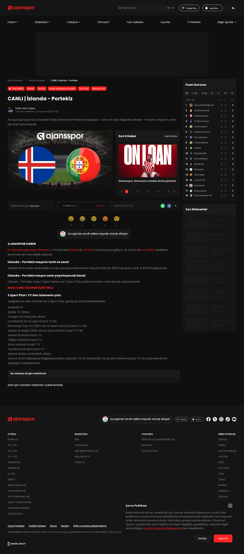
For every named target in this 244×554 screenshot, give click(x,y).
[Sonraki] (174, 191)
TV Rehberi (194, 22)
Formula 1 (103, 22)
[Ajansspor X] (215, 419)
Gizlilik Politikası (37, 525)
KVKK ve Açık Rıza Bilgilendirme (89, 525)
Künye (53, 525)
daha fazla (171, 136)
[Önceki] (121, 191)
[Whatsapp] (163, 206)
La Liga (11, 473)
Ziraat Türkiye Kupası (19, 502)
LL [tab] (219, 93)
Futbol (11, 22)
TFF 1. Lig (12, 445)
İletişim (65, 525)
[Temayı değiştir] (231, 8)
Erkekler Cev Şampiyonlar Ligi (158, 439)
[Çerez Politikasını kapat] (230, 505)
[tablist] (209, 93)
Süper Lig (13, 439)
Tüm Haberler (134, 22)
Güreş (221, 445)
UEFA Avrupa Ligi (17, 490)
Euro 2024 (83, 88)
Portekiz (41, 88)
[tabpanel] (209, 148)
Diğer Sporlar (225, 22)
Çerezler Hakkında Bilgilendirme (162, 528)
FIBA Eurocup (82, 456)
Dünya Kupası (15, 513)
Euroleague (81, 445)
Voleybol (72, 22)
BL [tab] (232, 93)
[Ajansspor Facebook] (208, 419)
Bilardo (222, 485)
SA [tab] (225, 93)
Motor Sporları (227, 450)
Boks (221, 462)
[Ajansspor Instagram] (221, 419)
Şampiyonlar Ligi (17, 485)
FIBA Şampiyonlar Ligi (86, 450)
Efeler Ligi (147, 445)
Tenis (221, 473)
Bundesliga (14, 462)
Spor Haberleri (15, 80)
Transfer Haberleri (18, 508)
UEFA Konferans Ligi (19, 496)
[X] (175, 206)
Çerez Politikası (16, 525)
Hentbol (222, 439)
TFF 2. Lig (12, 450)
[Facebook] (169, 206)
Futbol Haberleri (36, 80)
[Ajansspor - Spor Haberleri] (21, 8)
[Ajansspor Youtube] (234, 419)
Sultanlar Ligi (150, 450)
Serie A (11, 479)
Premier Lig (14, 468)
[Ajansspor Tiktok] (228, 419)
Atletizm (223, 456)
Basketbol (41, 22)
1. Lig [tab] (195, 93)
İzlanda (31, 88)
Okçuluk (223, 496)
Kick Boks (223, 468)
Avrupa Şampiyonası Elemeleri (62, 88)
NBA (77, 439)
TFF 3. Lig (12, 456)
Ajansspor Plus (99, 88)
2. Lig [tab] (204, 93)
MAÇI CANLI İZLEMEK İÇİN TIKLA (30, 288)
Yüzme (221, 479)
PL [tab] (212, 93)
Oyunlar (165, 22)
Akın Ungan (29, 108)
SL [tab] (187, 93)
